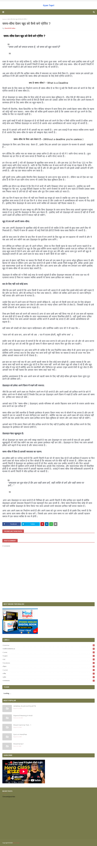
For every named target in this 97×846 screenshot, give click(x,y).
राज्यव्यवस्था (48, 680)
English (48, 656)
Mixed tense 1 (18, 744)
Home (4, 19)
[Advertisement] (48, 820)
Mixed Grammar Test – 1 (22, 725)
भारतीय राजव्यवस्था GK (48, 649)
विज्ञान (48, 666)
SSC (48, 659)
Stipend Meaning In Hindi (22, 715)
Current (48, 670)
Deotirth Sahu (10, 28)
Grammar (48, 645)
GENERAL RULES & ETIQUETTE (24, 706)
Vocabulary (48, 663)
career (48, 652)
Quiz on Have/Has (20, 734)
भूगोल (48, 677)
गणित (48, 673)
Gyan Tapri (48, 5)
